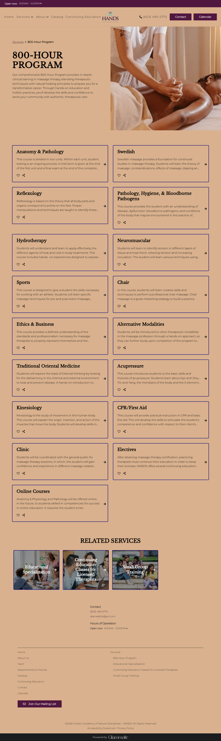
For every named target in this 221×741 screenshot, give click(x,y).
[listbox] (42, 17)
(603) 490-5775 (155, 16)
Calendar (205, 16)
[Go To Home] (110, 17)
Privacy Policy (125, 728)
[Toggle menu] (32, 17)
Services (18, 42)
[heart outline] (18, 175)
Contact (180, 16)
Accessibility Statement (101, 728)
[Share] (24, 175)
